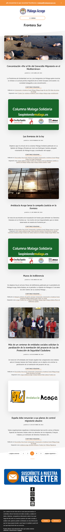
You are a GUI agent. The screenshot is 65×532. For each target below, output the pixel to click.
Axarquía (33, 297)
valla (58, 232)
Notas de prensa (55, 90)
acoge (19, 160)
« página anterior (14, 454)
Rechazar (56, 521)
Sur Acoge (33, 91)
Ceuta (32, 231)
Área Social (24, 157)
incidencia (27, 93)
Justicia (31, 232)
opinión (45, 162)
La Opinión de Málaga (32, 300)
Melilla (54, 232)
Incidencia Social (34, 93)
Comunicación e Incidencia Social (23, 90)
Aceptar (46, 521)
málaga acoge (46, 93)
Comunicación (39, 297)
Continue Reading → (33, 87)
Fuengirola (22, 298)
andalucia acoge (25, 160)
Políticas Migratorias (51, 445)
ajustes (20, 530)
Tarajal (49, 162)
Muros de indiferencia (33, 276)
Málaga (34, 90)
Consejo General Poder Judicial (41, 374)
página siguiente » (50, 454)
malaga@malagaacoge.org (46, 3)
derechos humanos (39, 231)
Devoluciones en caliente (50, 231)
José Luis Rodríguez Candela (49, 160)
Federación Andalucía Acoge (15, 232)
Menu (33, 18)
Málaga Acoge (32, 11)
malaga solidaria (38, 162)
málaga (41, 93)
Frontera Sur (21, 93)
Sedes (39, 298)
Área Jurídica (18, 157)
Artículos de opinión (33, 157)
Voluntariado (38, 159)
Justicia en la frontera (39, 232)
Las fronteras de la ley (33, 136)
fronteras (39, 160)
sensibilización (54, 93)
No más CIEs (47, 90)
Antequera (17, 297)
